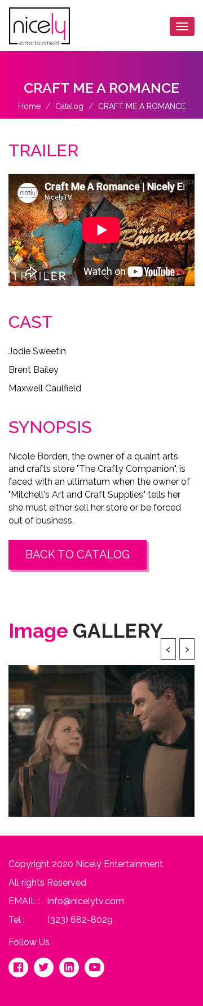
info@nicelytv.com (85, 901)
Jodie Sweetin (37, 351)
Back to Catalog (77, 554)
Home (29, 106)
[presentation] (168, 649)
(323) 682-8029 (80, 919)
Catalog (69, 106)
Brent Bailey (33, 369)
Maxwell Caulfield (44, 388)
